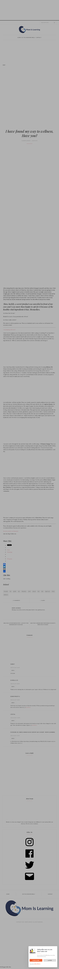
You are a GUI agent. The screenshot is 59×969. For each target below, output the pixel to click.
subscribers (37, 964)
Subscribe (36, 960)
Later (50, 960)
